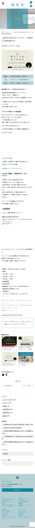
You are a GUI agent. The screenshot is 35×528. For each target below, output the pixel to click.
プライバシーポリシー (23, 517)
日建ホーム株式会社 (7, 481)
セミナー (5, 403)
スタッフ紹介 (5, 513)
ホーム (3, 497)
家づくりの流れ (5, 511)
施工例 (3, 503)
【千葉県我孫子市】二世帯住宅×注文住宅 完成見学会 (17, 437)
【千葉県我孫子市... (8, 385)
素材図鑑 (20, 503)
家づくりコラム (22, 509)
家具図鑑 (20, 505)
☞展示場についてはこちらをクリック (12, 168)
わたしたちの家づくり (7, 499)
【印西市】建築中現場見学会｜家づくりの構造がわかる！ (17, 432)
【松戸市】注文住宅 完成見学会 (12, 427)
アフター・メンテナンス (7, 517)
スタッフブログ (22, 511)
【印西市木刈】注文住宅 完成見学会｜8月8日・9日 (18, 424)
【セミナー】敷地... (26, 385)
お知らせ (20, 497)
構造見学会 (6, 412)
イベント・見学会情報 (7, 505)
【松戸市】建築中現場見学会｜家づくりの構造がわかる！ (17, 443)
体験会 (5, 406)
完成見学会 (6, 409)
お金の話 (4, 515)
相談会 (18, 45)
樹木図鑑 (4, 509)
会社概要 (20, 515)
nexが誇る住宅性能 (22, 501)
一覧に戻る (17, 381)
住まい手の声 (21, 499)
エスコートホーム (8, 399)
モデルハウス (5, 501)
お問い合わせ (17, 490)
